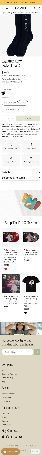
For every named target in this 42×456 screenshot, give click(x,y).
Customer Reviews (9, 374)
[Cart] (39, 8)
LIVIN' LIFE (13, 446)
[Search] (7, 8)
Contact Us (6, 425)
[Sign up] (37, 352)
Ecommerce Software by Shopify (26, 446)
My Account (6, 397)
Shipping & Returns (13, 177)
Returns (5, 421)
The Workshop (7, 378)
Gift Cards (6, 401)
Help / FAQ (6, 413)
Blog (3, 381)
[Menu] (2, 8)
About (4, 370)
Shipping (5, 417)
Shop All (11, 13)
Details (6, 172)
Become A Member (9, 394)
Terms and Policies (21, 450)
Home (4, 13)
